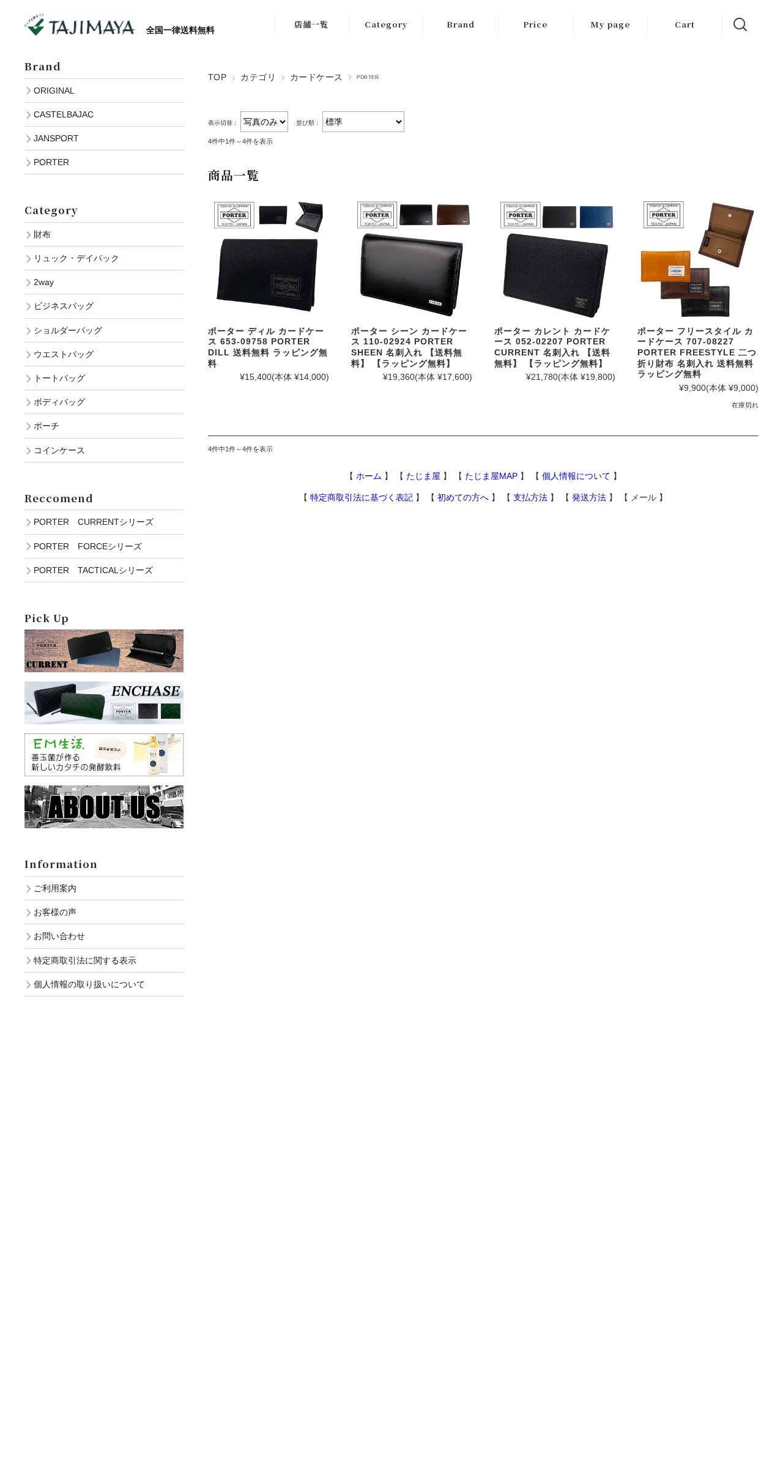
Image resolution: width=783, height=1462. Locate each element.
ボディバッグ (59, 402)
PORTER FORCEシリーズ (88, 546)
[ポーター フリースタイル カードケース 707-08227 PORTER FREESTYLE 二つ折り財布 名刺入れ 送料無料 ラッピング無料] (698, 259)
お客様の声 (55, 912)
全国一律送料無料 (175, 30)
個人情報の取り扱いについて (89, 984)
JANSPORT (56, 138)
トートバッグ (59, 378)
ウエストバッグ (64, 354)
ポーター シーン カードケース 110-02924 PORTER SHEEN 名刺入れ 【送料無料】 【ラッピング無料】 (409, 347)
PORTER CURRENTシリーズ (94, 522)
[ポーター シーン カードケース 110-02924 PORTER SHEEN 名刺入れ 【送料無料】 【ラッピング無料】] (411, 259)
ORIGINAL (54, 90)
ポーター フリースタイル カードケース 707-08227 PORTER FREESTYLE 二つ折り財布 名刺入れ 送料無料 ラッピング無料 (697, 352)
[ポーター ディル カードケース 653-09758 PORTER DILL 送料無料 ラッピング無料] (268, 259)
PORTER (51, 162)
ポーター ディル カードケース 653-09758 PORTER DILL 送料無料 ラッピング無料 (268, 347)
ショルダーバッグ (68, 330)
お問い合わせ (59, 936)
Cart (685, 24)
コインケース (59, 450)
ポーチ (46, 426)
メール (643, 497)
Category (386, 24)
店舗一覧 (311, 24)
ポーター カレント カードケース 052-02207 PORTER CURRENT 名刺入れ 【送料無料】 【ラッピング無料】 (552, 347)
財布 (42, 234)
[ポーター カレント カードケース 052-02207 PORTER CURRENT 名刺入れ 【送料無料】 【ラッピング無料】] (554, 259)
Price (535, 24)
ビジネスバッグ (64, 306)
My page (610, 24)
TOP (217, 77)
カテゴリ (258, 77)
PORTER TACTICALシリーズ (93, 570)
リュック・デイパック (76, 258)
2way (44, 282)
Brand (461, 24)
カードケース (316, 77)
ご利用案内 (55, 888)
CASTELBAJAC (64, 114)
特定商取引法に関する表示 (85, 960)
